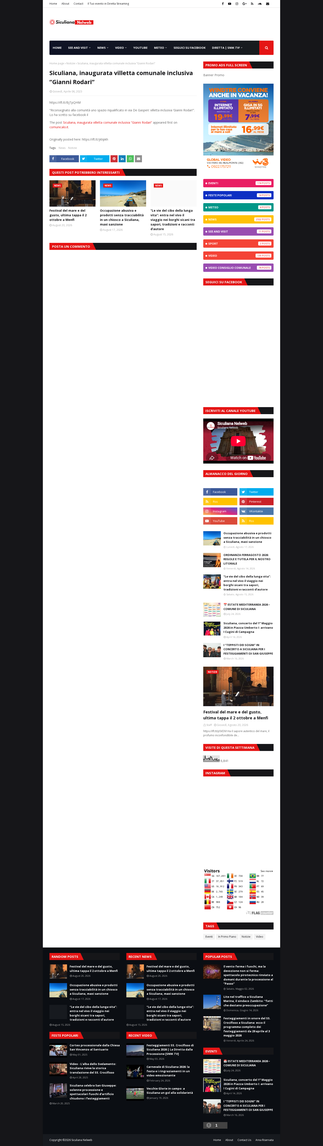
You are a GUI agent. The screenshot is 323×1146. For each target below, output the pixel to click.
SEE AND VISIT (234, 231)
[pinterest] (257, 501)
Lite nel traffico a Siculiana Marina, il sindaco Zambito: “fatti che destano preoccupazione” (248, 1001)
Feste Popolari (234, 195)
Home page (56, 63)
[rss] (252, 3)
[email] (267, 3)
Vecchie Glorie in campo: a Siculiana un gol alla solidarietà (170, 1090)
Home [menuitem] (57, 48)
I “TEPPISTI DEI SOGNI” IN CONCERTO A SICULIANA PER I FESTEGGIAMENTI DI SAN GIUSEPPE (248, 649)
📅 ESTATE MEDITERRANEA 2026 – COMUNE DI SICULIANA (246, 607)
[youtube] (229, 3)
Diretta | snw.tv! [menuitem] (226, 48)
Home (53, 3)
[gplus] (244, 3)
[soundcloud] (260, 3)
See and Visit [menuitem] (78, 48)
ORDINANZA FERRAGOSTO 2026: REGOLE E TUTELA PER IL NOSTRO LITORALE (246, 559)
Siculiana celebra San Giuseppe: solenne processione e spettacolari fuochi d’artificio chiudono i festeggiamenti (93, 1091)
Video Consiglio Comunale (234, 268)
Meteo (234, 207)
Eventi (234, 183)
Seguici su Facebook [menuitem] (189, 48)
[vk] (257, 511)
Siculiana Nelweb (81, 1140)
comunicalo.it (58, 127)
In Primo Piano (227, 936)
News (62, 148)
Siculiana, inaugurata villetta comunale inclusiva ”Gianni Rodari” (107, 122)
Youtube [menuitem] (140, 48)
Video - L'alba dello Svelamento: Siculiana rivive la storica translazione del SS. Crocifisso (93, 1068)
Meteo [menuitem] (159, 48)
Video (234, 256)
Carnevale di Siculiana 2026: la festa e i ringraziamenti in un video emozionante (168, 1071)
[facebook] (223, 3)
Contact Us (244, 1140)
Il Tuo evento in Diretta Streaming (108, 3)
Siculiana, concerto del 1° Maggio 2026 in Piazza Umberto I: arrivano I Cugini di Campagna (248, 627)
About (65, 3)
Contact (78, 3)
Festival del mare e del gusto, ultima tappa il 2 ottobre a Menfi (68, 215)
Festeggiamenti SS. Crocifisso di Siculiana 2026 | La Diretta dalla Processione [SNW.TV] (170, 1049)
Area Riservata (265, 1140)
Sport (234, 243)
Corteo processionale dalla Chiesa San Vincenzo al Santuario (95, 1047)
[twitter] (257, 492)
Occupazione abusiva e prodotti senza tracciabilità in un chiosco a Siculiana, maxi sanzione (122, 217)
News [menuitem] (101, 48)
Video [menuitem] (119, 48)
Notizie (70, 63)
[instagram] (236, 3)
